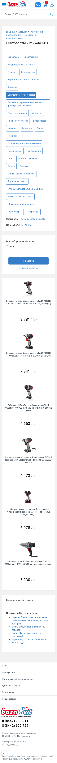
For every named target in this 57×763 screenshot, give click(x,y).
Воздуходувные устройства (22, 64)
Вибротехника (31, 57)
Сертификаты (8, 672)
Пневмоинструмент (18, 120)
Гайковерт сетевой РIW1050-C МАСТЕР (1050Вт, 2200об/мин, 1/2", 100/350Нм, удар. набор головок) (28, 562)
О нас (4, 666)
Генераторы (33, 211)
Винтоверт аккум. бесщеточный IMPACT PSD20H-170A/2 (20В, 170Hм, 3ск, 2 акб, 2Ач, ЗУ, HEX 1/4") (28, 354)
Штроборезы (39, 120)
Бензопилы (13, 57)
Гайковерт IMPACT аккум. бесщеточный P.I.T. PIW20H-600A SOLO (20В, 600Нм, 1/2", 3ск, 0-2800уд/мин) (29, 408)
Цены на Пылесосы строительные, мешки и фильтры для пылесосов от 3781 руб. (31, 620)
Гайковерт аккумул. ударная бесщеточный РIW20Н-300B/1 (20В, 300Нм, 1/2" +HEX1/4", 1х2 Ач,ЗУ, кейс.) (28, 512)
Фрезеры (12, 87)
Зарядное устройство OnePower (24, 79)
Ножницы (13, 128)
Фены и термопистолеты (20, 196)
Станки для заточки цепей (21, 173)
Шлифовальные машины (21, 204)
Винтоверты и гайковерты (21, 95)
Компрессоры (15, 151)
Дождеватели (28, 72)
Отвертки (27, 128)
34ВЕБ (23, 741)
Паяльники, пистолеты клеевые (24, 143)
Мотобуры (37, 113)
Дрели (39, 128)
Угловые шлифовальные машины (25, 189)
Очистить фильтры (28, 268)
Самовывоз (8, 692)
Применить (28, 261)
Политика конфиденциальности (18, 679)
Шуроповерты (15, 211)
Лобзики (12, 136)
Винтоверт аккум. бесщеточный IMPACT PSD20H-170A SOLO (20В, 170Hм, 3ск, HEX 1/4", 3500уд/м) (28, 302)
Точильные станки (17, 181)
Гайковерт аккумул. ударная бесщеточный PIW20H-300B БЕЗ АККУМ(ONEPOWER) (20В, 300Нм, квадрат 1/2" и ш (28, 460)
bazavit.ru (11, 756)
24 (25, 225)
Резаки (11, 166)
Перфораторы (34, 151)
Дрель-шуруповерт (17, 113)
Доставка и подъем (11, 685)
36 (29, 225)
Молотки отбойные (28, 158)
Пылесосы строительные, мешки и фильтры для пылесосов (25, 104)
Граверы (12, 72)
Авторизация (53, 4)
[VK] (38, 4)
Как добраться (9, 699)
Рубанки (24, 166)
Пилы (10, 158)
